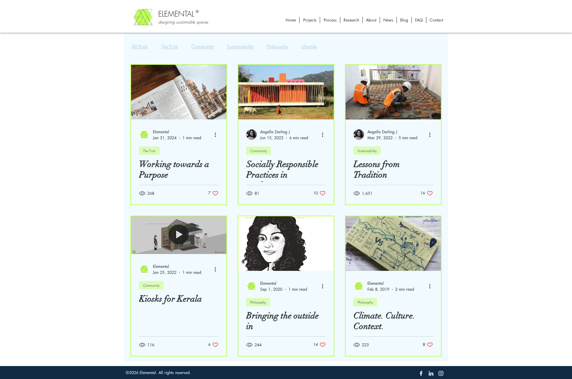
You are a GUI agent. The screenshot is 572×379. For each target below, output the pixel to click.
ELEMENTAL (176, 14)
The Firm (169, 46)
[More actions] (217, 135)
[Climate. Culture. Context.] (393, 243)
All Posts (139, 46)
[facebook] (421, 373)
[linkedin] (431, 373)
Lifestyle (309, 46)
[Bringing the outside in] (286, 243)
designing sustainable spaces (183, 22)
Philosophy (277, 46)
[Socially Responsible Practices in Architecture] (286, 92)
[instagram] (441, 373)
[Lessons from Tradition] (393, 92)
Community (202, 46)
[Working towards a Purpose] (178, 92)
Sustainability (240, 46)
